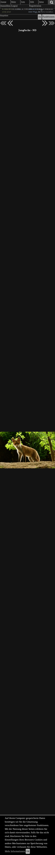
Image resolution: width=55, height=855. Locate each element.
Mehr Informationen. (15, 851)
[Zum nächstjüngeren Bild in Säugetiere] (10, 23)
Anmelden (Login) (9, 5)
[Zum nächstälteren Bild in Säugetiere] (44, 23)
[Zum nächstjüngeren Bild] (3, 23)
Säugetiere (4, 15)
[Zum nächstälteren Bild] (51, 23)
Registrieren (35, 5)
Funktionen (48, 16)
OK (27, 851)
